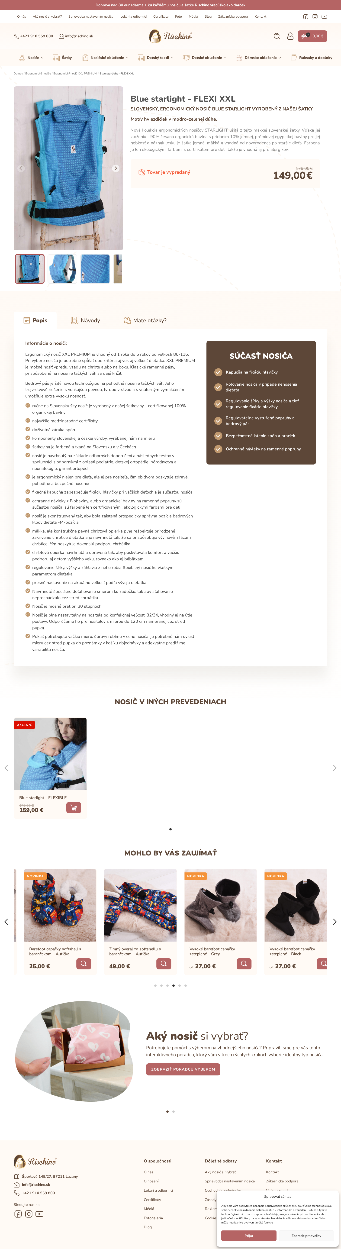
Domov (18, 73)
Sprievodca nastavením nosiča (90, 16)
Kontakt (260, 16)
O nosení (151, 1181)
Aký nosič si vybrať (220, 1172)
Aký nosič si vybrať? (47, 16)
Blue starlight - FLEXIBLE (43, 797)
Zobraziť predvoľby (306, 1235)
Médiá (193, 16)
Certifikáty (160, 16)
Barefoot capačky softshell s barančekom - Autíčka (45, 951)
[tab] (170, 829)
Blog (208, 16)
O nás (21, 16)
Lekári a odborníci (133, 16)
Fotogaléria (153, 1218)
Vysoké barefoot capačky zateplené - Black (282, 951)
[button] (277, 36)
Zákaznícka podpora (233, 16)
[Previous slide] (21, 168)
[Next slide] (115, 168)
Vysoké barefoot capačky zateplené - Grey (202, 951)
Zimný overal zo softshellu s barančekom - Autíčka (125, 951)
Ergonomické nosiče (38, 73)
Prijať (249, 1235)
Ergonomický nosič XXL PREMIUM (75, 73)
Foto (178, 16)
